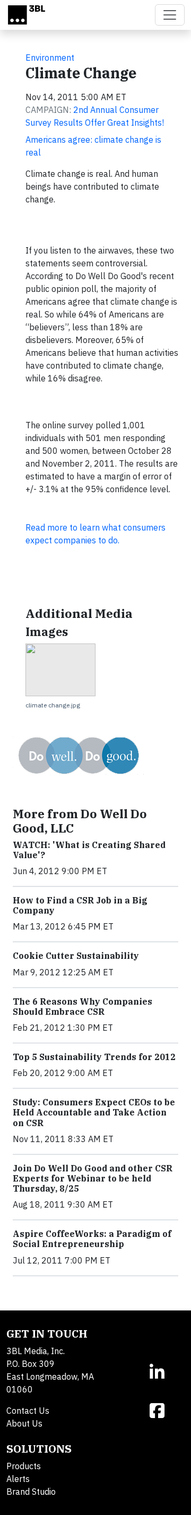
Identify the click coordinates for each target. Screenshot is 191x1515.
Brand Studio (31, 1491)
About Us (24, 1423)
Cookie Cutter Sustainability (76, 955)
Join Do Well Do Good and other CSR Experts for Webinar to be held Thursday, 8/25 (92, 1178)
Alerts (18, 1478)
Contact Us (27, 1410)
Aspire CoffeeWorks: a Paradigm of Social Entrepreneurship (92, 1238)
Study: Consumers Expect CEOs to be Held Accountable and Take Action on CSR (94, 1112)
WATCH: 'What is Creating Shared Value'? (89, 850)
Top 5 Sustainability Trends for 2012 (94, 1057)
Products (23, 1466)
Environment (49, 57)
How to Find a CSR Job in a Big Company (80, 905)
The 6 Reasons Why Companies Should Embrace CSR (82, 1006)
